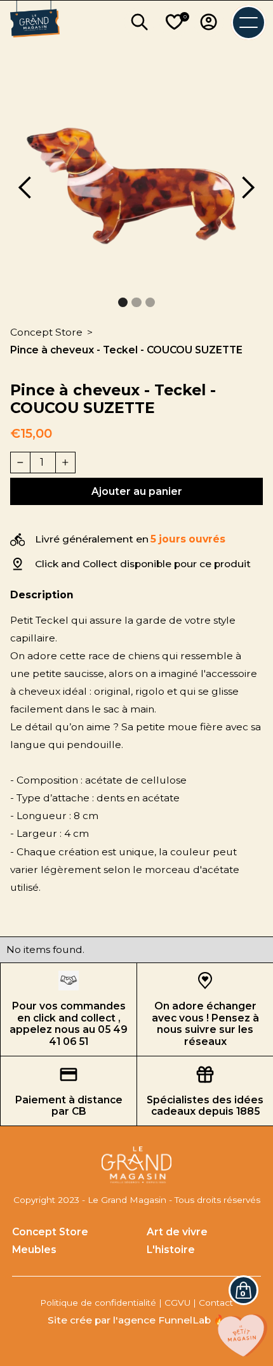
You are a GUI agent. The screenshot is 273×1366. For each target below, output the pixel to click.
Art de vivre (177, 1232)
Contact (216, 1302)
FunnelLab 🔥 (191, 1320)
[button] (25, 188)
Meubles (34, 1250)
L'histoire (171, 1250)
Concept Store (50, 1232)
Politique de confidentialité (98, 1302)
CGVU (177, 1302)
